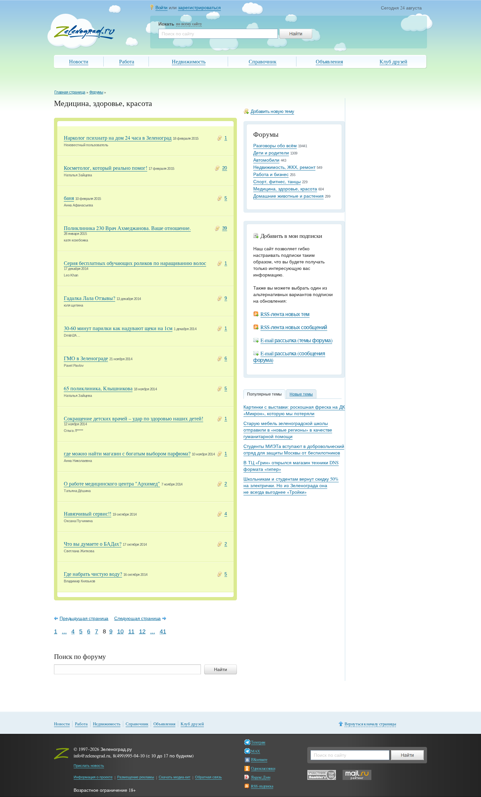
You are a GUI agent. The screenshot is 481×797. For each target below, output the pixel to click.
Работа (126, 61)
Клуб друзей (393, 61)
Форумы (96, 92)
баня (69, 197)
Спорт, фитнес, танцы (277, 181)
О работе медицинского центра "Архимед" (112, 483)
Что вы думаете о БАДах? (92, 543)
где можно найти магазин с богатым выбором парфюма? (127, 453)
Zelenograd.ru (84, 32)
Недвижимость (188, 61)
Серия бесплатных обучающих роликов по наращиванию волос (135, 262)
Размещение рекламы (135, 776)
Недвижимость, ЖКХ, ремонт (284, 167)
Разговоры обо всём (275, 145)
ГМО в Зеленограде (86, 358)
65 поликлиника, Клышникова (98, 388)
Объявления (329, 61)
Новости (78, 61)
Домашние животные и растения (288, 196)
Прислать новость (89, 765)
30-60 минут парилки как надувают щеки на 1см (118, 328)
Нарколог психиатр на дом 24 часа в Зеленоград (117, 137)
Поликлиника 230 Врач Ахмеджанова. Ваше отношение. (127, 227)
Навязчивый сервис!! (87, 513)
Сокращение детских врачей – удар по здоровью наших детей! (133, 418)
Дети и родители (271, 153)
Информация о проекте (93, 776)
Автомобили (266, 160)
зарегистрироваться (199, 7)
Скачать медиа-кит (174, 776)
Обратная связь (208, 776)
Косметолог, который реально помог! (105, 167)
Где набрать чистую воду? (93, 573)
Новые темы (301, 394)
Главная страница (69, 92)
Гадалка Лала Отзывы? (89, 297)
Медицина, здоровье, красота (285, 189)
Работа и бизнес (271, 174)
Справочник (262, 61)
